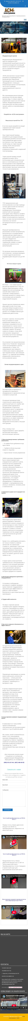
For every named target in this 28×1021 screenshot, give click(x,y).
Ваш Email (5, 785)
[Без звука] (23, 1007)
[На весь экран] (25, 1007)
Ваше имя (5, 779)
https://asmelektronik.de (20, 984)
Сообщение (5, 790)
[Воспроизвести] (2, 1007)
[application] (14, 1001)
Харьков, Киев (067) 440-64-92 (13, 1)
